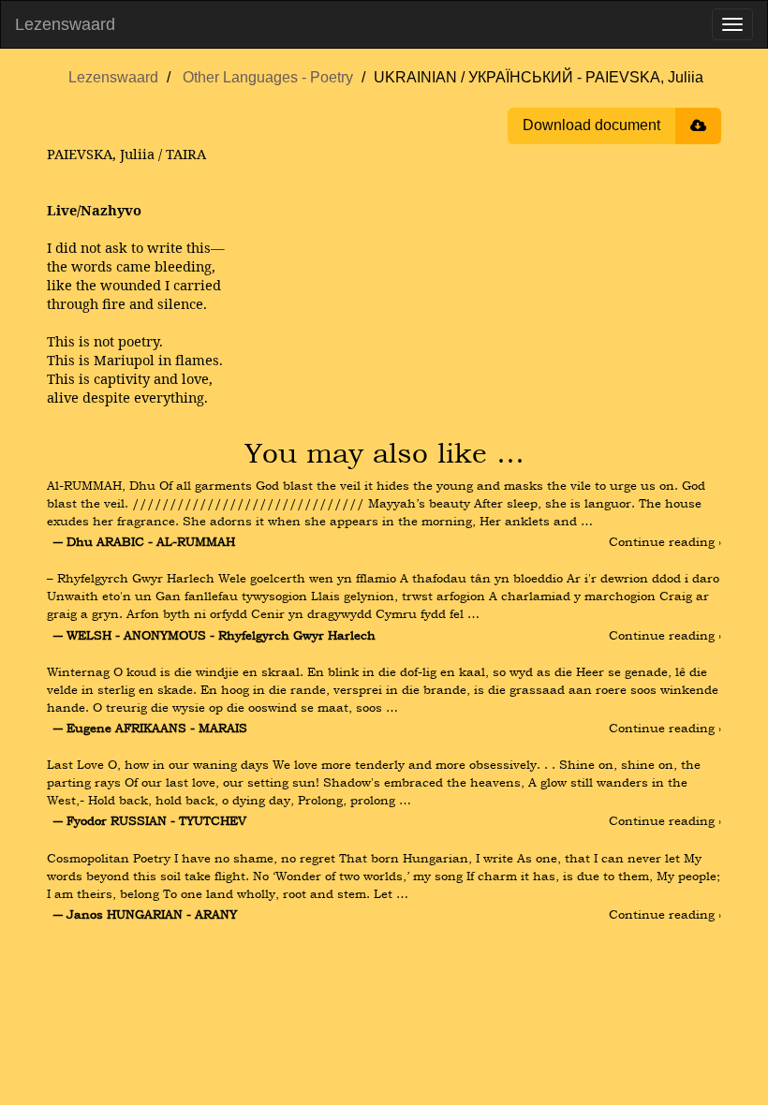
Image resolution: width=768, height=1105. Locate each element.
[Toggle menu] (732, 24)
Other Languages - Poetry (268, 77)
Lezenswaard (65, 24)
